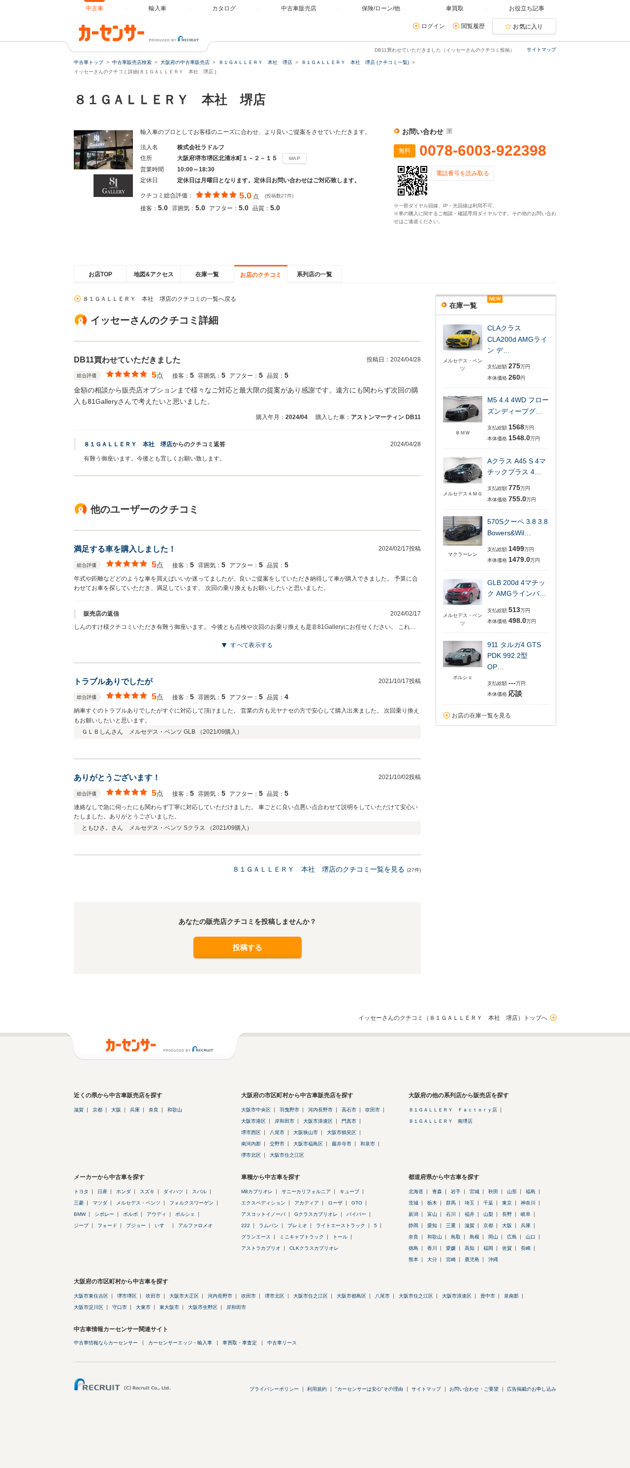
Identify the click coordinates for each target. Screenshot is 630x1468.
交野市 (277, 1143)
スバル (199, 1191)
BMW (80, 1214)
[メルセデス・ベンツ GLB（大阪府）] (462, 607)
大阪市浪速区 (318, 1121)
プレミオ (297, 1225)
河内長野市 (320, 1109)
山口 (531, 1237)
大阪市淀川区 (88, 1307)
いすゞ (162, 1225)
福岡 (488, 1248)
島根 (474, 1237)
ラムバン (269, 1225)
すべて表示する (251, 645)
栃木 (432, 1203)
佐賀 (507, 1248)
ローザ (335, 1203)
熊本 (413, 1259)
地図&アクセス (154, 274)
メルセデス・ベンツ (138, 1203)
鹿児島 (472, 1259)
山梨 (488, 1214)
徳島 (413, 1248)
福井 (469, 1214)
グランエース (256, 1237)
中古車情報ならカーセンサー (106, 1342)
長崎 (526, 1248)
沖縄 (493, 1259)
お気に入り (528, 26)
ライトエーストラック (340, 1225)
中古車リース (282, 1342)
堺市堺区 (127, 1296)
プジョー (136, 1225)
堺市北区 (251, 1155)
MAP (294, 158)
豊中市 (487, 1296)
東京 (507, 1203)
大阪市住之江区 (287, 1155)
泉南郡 (511, 1296)
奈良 (153, 1109)
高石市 (349, 1109)
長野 (507, 1214)
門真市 (349, 1121)
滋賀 (79, 1109)
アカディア (306, 1203)
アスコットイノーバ (263, 1214)
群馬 (451, 1203)
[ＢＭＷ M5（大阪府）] (462, 424)
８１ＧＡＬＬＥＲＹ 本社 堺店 (128, 444)
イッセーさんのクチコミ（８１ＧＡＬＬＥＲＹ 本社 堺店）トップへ (452, 1017)
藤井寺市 (341, 1143)
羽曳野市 (289, 1109)
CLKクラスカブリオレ (314, 1248)
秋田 (493, 1191)
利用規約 (317, 1389)
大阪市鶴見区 (341, 1132)
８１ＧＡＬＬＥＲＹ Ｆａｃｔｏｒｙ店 (453, 1109)
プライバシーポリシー (274, 1389)
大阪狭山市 (305, 1132)
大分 (432, 1259)
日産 (102, 1191)
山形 (512, 1191)
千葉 (488, 1203)
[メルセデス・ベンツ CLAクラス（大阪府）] (462, 353)
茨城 (413, 1203)
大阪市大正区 (184, 1296)
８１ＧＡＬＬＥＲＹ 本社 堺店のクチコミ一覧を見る (318, 869)
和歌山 (174, 1109)
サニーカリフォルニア (306, 1191)
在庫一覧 (207, 274)
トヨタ (81, 1191)
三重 (451, 1225)
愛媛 (451, 1248)
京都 (97, 1109)
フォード (107, 1225)
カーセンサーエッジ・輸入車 (180, 1342)
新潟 (413, 1214)
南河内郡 (251, 1143)
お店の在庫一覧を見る (481, 715)
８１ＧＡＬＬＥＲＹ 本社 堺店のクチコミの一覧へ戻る (159, 298)
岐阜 (526, 1214)
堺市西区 (251, 1132)
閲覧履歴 (473, 26)
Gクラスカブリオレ (316, 1214)
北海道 (416, 1191)
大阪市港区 (253, 1121)
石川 (451, 1214)
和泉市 (367, 1143)
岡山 (493, 1237)
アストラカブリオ (261, 1248)
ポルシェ (185, 1214)
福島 (531, 1191)
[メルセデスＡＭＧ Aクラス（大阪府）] (462, 486)
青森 (437, 1191)
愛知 (432, 1225)
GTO (356, 1203)
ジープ (81, 1225)
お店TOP (100, 274)
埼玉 (469, 1203)
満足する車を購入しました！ (125, 549)
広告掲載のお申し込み (531, 1389)
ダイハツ (173, 1191)
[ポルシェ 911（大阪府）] (462, 669)
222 (245, 1225)
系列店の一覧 (314, 274)
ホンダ (123, 1191)
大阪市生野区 (203, 1307)
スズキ (147, 1191)
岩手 (456, 1191)
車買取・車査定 (239, 1342)
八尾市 (277, 1132)
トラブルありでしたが (113, 681)
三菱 (79, 1203)
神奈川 (528, 1203)
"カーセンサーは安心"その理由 (369, 1389)
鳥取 (456, 1237)
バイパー (356, 1214)
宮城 (474, 1191)
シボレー (104, 1214)
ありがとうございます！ (117, 777)
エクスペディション (263, 1203)
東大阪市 (169, 1307)
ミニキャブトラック (302, 1237)
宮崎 (451, 1259)
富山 (432, 1214)
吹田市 (372, 1109)
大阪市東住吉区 (91, 1296)
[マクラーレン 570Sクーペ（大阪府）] (462, 546)
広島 (512, 1237)
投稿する (247, 947)
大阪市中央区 (256, 1109)
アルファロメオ (195, 1225)
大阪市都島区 (351, 1296)
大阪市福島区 (308, 1143)
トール (340, 1237)
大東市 (143, 1307)
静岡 (413, 1225)
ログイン (433, 26)
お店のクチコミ (261, 274)
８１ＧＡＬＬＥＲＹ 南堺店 (440, 1121)
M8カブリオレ (257, 1191)
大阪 (116, 1109)
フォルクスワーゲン (191, 1203)
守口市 (119, 1307)
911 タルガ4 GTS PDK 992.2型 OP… (514, 656)
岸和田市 (284, 1121)
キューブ (349, 1191)
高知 (469, 1248)
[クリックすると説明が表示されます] (448, 131)
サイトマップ (541, 49)
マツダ (100, 1203)
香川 (432, 1248)
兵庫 (135, 1109)
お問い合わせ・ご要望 (474, 1389)
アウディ (156, 1214)
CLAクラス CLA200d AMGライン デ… (517, 339)
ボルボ (130, 1214)
